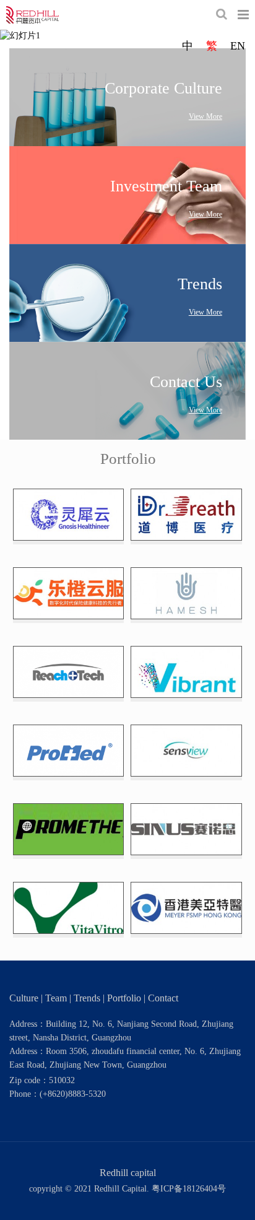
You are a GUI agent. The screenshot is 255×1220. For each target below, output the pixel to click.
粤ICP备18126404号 (189, 1188)
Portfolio (124, 998)
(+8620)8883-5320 (73, 1094)
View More (205, 116)
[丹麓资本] (32, 15)
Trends (87, 998)
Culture (23, 998)
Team (56, 998)
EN (237, 46)
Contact (163, 998)
